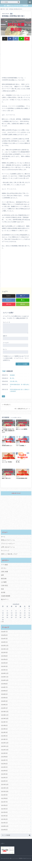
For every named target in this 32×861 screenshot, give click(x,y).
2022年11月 (4, 746)
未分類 (3, 592)
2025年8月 (4, 656)
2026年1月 (4, 642)
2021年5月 (4, 809)
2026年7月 (4, 631)
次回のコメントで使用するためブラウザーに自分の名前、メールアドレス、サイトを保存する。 (16, 358)
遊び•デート (5, 599)
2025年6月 (4, 659)
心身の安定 (4, 585)
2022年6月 (4, 763)
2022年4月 (4, 770)
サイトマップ (5, 550)
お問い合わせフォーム (8, 547)
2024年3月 (4, 701)
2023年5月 (4, 729)
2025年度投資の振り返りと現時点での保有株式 (19, 390)
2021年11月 (4, 788)
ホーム (3, 536)
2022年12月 (4, 743)
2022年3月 (4, 774)
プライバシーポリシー (8, 543)
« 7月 (2, 621)
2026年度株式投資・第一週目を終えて (19, 385)
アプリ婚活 (4, 564)
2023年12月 (4, 711)
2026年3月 (4, 638)
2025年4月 (4, 663)
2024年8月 (4, 684)
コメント (6, 322)
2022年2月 (4, 777)
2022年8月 (4, 756)
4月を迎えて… (7, 404)
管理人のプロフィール (8, 540)
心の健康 (3, 582)
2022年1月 (4, 781)
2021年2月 (4, 819)
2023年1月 (4, 739)
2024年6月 (4, 690)
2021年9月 (4, 795)
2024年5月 (4, 694)
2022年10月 (4, 750)
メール (6, 342)
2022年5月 (4, 767)
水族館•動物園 (5, 596)
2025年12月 (4, 645)
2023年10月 (4, 718)
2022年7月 (4, 760)
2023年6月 (4, 725)
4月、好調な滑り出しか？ (21, 408)
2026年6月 (4, 635)
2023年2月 (4, 736)
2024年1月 (4, 708)
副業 (2, 575)
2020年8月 (4, 829)
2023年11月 (4, 715)
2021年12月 (4, 784)
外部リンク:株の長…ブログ (9, 554)
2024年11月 (4, 677)
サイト (5, 349)
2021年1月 (4, 822)
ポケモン (3, 568)
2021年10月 (4, 791)
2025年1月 (4, 670)
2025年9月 (4, 652)
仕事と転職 (4, 571)
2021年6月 (4, 805)
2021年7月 (4, 802)
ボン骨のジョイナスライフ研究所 (16, 6)
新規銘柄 (12, 375)
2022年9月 (4, 753)
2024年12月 (4, 673)
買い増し (12, 378)
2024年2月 (4, 704)
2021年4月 (4, 812)
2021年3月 (4, 816)
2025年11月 (4, 649)
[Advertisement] (16, 58)
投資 (4, 371)
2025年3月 (4, 666)
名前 (5, 336)
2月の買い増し (14, 381)
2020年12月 (4, 826)
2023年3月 (4, 732)
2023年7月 (4, 722)
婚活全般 (3, 578)
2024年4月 (4, 697)
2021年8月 (4, 798)
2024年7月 (4, 687)
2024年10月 (4, 680)
